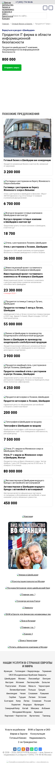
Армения (38, 712)
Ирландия (39, 704)
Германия (46, 671)
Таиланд (46, 716)
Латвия (31, 697)
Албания (46, 708)
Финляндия (11, 693)
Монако (22, 678)
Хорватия (15, 704)
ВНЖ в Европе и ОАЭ (39, 729)
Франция (8, 671)
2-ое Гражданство (27, 742)
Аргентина (34, 716)
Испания (20, 682)
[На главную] (8, 10)
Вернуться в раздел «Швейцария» (18, 30)
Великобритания (18, 690)
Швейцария (10, 678)
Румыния (44, 693)
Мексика (35, 708)
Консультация (37, 733)
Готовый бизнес (18, 738)
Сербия (12, 697)
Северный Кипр (12, 708)
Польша (32, 690)
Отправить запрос (11, 68)
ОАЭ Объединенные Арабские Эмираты (27, 675)
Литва (26, 701)
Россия (47, 701)
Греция (41, 690)
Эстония (42, 697)
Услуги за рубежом (15, 729)
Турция (22, 697)
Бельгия (46, 682)
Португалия (10, 686)
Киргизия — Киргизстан (16, 716)
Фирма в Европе (19, 733)
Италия (22, 686)
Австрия (9, 682)
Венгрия (46, 678)
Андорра (27, 704)
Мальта (32, 686)
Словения (36, 701)
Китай (25, 708)
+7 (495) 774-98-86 (24, 2)
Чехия (23, 693)
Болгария (8, 701)
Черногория (44, 686)
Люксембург (34, 678)
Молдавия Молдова (22, 712)
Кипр (18, 701)
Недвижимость (37, 738)
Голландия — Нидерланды (27, 671)
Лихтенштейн (33, 682)
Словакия (32, 693)
